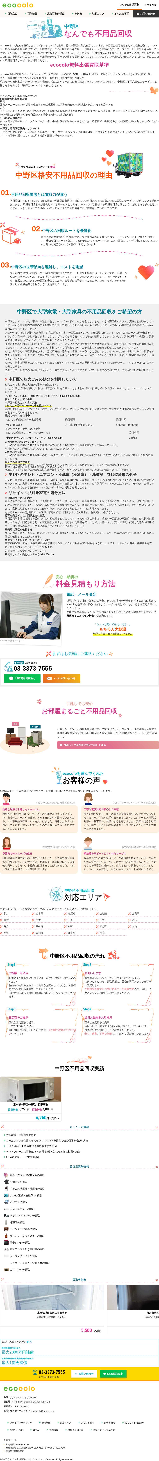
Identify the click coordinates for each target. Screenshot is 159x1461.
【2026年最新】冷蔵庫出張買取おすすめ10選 (31, 1146)
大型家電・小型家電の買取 (21, 1135)
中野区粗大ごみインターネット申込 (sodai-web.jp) (34, 438)
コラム (36, 1430)
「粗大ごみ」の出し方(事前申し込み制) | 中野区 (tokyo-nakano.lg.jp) (42, 395)
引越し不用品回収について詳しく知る (85, 745)
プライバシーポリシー (21, 1423)
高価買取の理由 (56, 13)
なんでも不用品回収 (134, 1423)
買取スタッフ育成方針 (104, 1430)
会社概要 (46, 1423)
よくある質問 (121, 13)
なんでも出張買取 (129, 4)
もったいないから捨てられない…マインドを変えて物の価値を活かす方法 (47, 1140)
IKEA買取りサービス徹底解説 (22, 1157)
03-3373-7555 (33, 668)
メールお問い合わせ (64, 678)
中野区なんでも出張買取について (18, 96)
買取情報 (32, 13)
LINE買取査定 (115, 1373)
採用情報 (53, 1430)
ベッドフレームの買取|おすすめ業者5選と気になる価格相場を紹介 (43, 1151)
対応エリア (98, 13)
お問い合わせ (147, 13)
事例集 (78, 13)
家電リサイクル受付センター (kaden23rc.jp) (29, 554)
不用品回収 (150, 5)
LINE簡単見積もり (25, 678)
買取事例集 (109, 1423)
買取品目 (12, 13)
